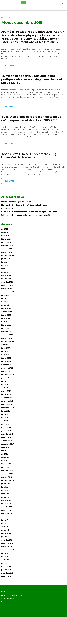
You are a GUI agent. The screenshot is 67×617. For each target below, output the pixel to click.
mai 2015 (4, 523)
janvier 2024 (6, 279)
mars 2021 (5, 322)
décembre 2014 (7, 540)
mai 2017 (4, 454)
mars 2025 (5, 236)
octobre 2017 (6, 441)
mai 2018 (4, 418)
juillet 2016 (5, 484)
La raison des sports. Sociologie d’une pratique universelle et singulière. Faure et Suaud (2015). (31, 79)
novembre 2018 (7, 401)
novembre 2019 (7, 368)
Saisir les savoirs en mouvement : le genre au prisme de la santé (25, 215)
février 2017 (6, 464)
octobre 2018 (6, 404)
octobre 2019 (6, 371)
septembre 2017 (7, 444)
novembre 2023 (7, 285)
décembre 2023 (7, 282)
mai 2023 (4, 302)
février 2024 (6, 275)
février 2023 (6, 308)
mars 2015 (5, 530)
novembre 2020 (7, 335)
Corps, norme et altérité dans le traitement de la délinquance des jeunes (29, 212)
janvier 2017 (6, 467)
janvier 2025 (6, 242)
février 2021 (6, 325)
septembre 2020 (7, 341)
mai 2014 (4, 556)
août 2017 (5, 447)
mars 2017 (5, 461)
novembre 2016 (7, 474)
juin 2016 (4, 487)
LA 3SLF (4, 592)
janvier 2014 (6, 570)
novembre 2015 (7, 510)
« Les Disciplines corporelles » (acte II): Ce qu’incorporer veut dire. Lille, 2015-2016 (31, 118)
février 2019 (6, 391)
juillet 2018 (5, 411)
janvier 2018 (6, 431)
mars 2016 (5, 497)
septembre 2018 (7, 408)
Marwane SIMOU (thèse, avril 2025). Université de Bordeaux (24, 205)
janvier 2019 (6, 394)
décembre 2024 (7, 245)
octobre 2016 (6, 477)
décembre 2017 (7, 434)
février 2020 (6, 358)
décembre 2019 (7, 365)
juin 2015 (4, 520)
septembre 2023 (7, 292)
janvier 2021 (6, 328)
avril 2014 (5, 560)
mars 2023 (5, 305)
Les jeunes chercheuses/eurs (12, 595)
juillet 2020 (5, 348)
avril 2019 (5, 388)
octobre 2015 (6, 513)
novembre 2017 (7, 437)
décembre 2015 (7, 507)
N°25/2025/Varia (7, 208)
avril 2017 (5, 457)
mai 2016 (4, 490)
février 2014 (6, 566)
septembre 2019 (7, 374)
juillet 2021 (5, 318)
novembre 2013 (7, 576)
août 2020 (5, 345)
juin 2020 (4, 351)
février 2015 (6, 533)
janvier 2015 (6, 537)
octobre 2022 (6, 312)
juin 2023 (4, 298)
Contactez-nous (7, 602)
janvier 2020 (6, 361)
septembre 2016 (7, 480)
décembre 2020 (7, 331)
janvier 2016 (6, 504)
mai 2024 (4, 265)
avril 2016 (5, 494)
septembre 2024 (7, 255)
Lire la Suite (9, 65)
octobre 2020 (6, 338)
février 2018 (6, 427)
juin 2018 (4, 414)
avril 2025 (5, 232)
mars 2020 (5, 355)
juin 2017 (4, 451)
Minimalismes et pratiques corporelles (16, 202)
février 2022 (6, 315)
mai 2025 (4, 229)
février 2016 (6, 500)
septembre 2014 (7, 550)
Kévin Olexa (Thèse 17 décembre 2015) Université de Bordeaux (28, 155)
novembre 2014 (7, 543)
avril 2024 (5, 269)
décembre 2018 (7, 398)
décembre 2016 (7, 470)
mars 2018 (5, 424)
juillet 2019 (5, 378)
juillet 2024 (5, 259)
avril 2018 (5, 421)
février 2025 (6, 239)
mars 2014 (5, 563)
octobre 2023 (6, 288)
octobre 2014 (6, 547)
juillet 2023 (5, 295)
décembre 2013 (7, 573)
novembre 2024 (7, 249)
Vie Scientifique (7, 598)
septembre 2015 (7, 517)
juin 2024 (4, 262)
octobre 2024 (6, 252)
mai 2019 (4, 384)
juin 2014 (4, 553)
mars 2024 (5, 272)
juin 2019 (4, 381)
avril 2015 (5, 527)
